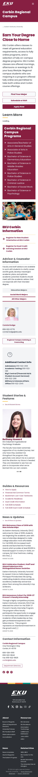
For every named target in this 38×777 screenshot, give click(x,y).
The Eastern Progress (10, 757)
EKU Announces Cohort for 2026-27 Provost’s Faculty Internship (18, 596)
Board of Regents (8, 722)
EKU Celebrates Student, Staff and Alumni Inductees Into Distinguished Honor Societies (18, 566)
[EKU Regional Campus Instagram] (12, 672)
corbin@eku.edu (9, 660)
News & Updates (8, 752)
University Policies (9, 729)
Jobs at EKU (24, 736)
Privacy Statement (23, 773)
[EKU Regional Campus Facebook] (4, 672)
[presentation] (17, 423)
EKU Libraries (25, 722)
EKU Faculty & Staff (9, 732)
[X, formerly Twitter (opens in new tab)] (12, 706)
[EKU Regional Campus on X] (8, 672)
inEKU (22, 739)
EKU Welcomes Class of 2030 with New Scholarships (18, 526)
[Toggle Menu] (32, 3)
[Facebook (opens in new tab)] (8, 706)
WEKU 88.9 (24, 752)
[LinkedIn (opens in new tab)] (21, 706)
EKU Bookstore (25, 724)
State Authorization (9, 734)
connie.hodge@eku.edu (12, 332)
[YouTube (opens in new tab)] (25, 706)
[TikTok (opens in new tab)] (29, 706)
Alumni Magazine (8, 755)
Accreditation (7, 737)
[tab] (19, 290)
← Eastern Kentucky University (13, 27)
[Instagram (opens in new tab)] (17, 706)
